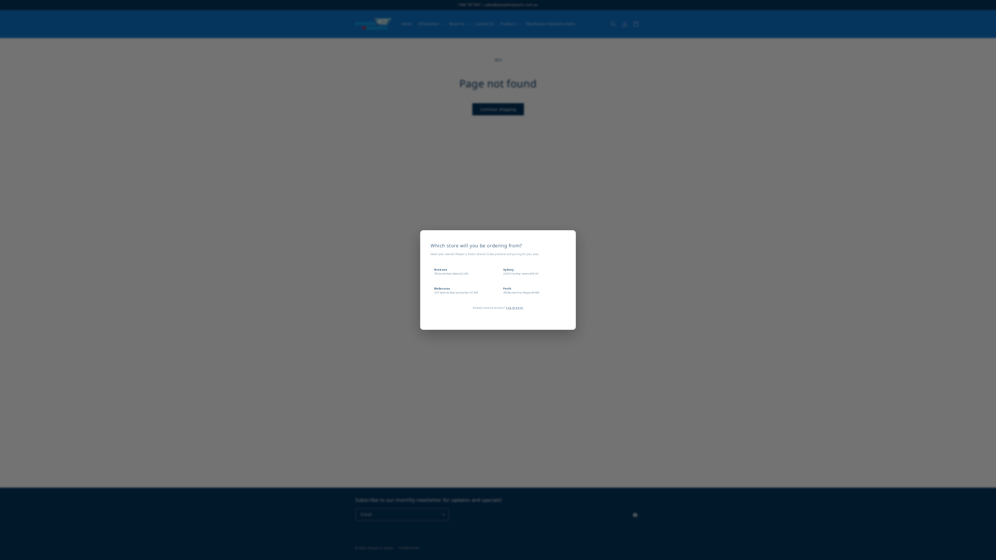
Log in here (514, 308)
